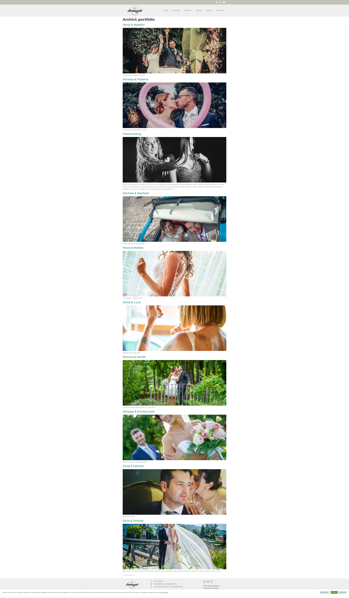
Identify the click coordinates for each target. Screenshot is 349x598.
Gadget (209, 10)
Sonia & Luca (132, 302)
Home (165, 10)
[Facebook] (216, 2)
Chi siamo (176, 10)
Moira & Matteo (133, 247)
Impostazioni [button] (324, 592)
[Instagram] (220, 2)
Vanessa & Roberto (136, 79)
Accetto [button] (334, 592)
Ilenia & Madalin (134, 24)
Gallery (187, 10)
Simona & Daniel (134, 357)
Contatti (220, 10)
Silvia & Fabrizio (133, 466)
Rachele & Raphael (136, 193)
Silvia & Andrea (133, 520)
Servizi (199, 10)
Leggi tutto (164, 592)
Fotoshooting (132, 134)
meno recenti (129, 575)
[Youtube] (224, 2)
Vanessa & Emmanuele (139, 411)
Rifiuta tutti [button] (342, 592)
